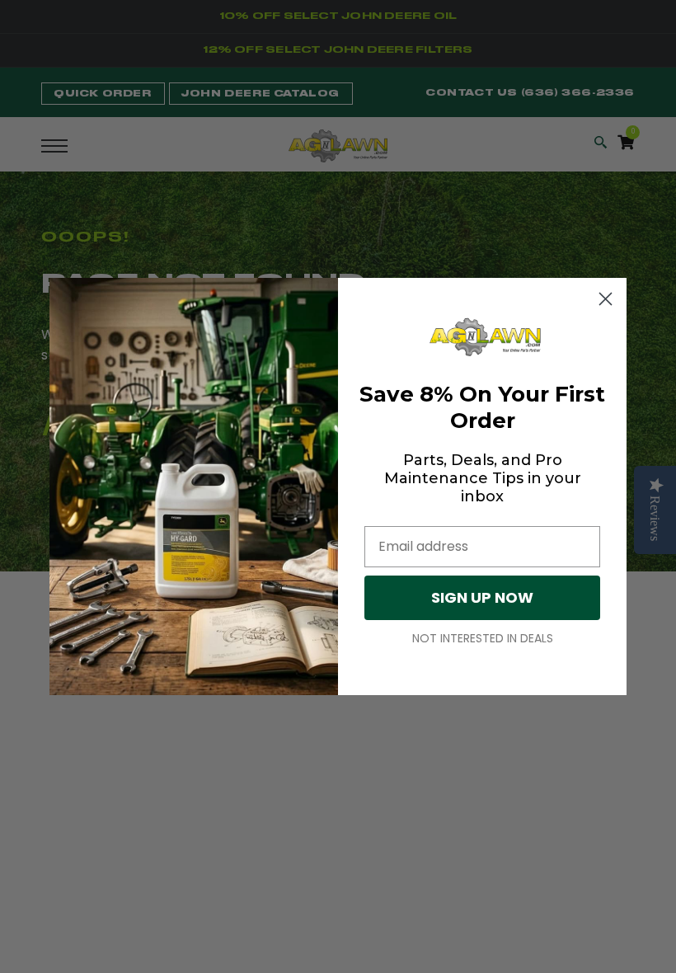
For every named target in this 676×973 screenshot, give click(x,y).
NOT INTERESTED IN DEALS (482, 638)
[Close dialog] (605, 298)
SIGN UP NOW (482, 597)
